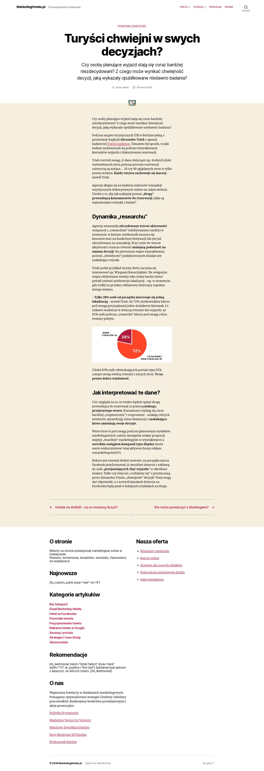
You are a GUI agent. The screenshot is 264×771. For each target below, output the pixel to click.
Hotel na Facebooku (63, 614)
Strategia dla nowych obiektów (161, 565)
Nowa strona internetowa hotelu (162, 572)
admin (126, 87)
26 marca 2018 (144, 87)
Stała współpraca (152, 579)
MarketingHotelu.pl (30, 7)
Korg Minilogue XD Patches (68, 735)
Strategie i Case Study (132, 26)
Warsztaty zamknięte (154, 551)
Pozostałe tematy (61, 618)
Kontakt (229, 6)
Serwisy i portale (61, 633)
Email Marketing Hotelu (66, 609)
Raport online (149, 558)
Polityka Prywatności (64, 713)
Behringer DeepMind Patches (69, 727)
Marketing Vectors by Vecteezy (70, 720)
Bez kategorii (59, 604)
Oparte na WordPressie (98, 763)
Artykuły (198, 6)
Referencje (215, 6)
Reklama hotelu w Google (67, 628)
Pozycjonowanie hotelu (65, 623)
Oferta (183, 6)
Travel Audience (118, 144)
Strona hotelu (59, 642)
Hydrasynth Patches (63, 742)
